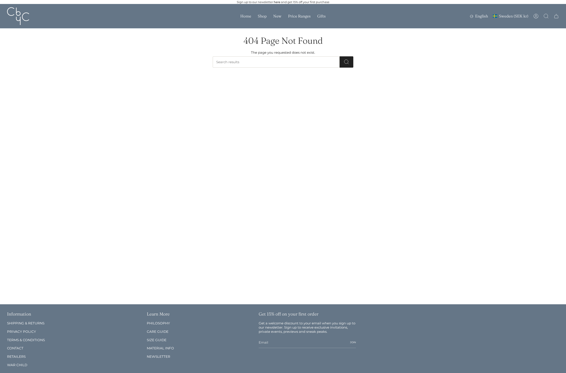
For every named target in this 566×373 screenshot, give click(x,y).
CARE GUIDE (157, 331)
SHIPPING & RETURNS (25, 323)
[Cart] (556, 16)
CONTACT (15, 348)
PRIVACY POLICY (21, 331)
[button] (262, 16)
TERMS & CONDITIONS (26, 340)
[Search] (346, 62)
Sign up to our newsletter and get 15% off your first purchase (283, 2)
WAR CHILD (17, 365)
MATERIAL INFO (160, 348)
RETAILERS (16, 356)
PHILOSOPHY (158, 323)
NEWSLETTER (158, 356)
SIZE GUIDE (156, 340)
